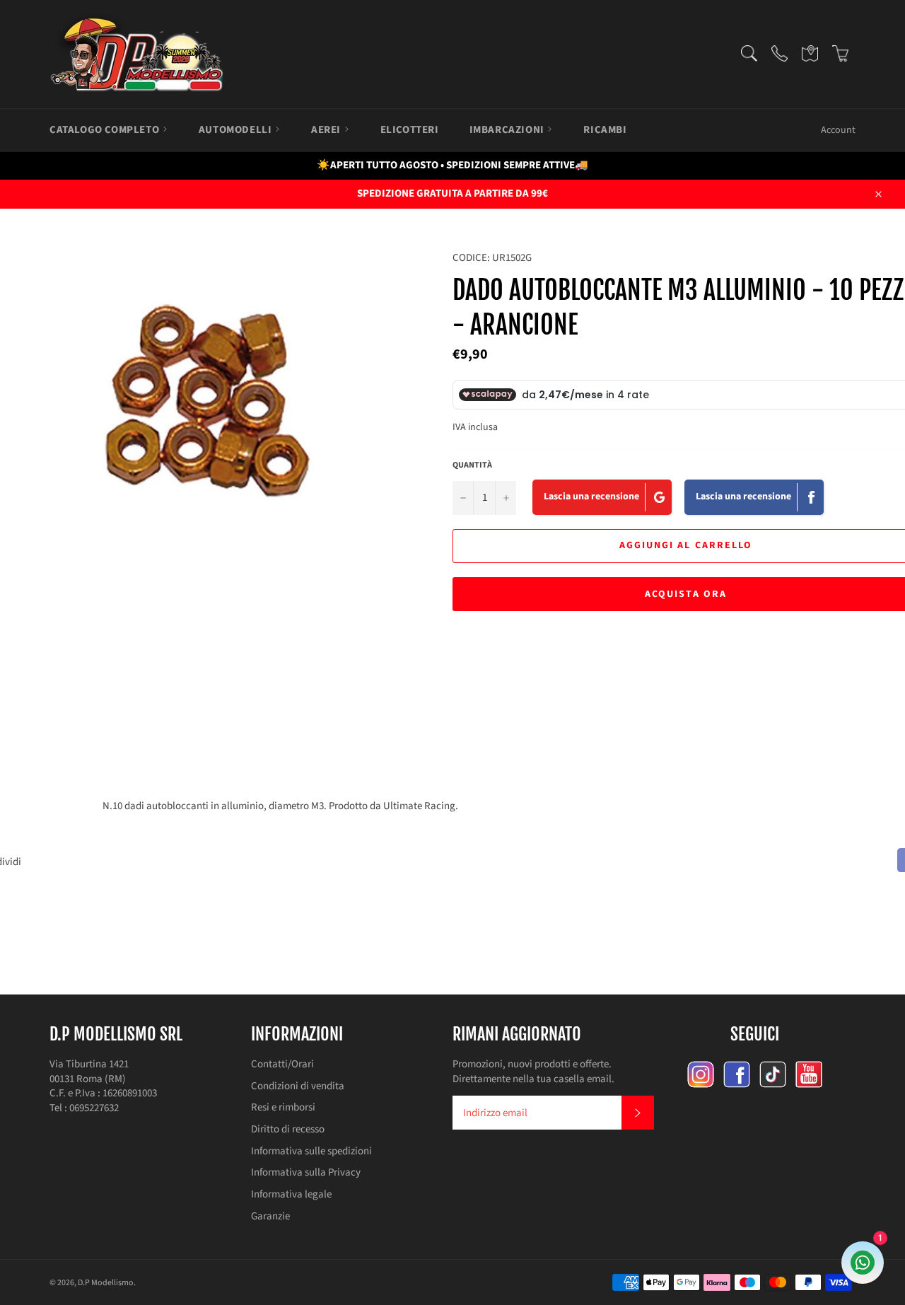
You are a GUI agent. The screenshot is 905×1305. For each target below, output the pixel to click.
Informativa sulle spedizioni (311, 1151)
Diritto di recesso (288, 1129)
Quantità (472, 465)
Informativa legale (291, 1194)
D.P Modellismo (106, 1283)
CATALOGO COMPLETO (105, 129)
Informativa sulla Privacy (306, 1172)
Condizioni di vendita (297, 1086)
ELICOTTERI (409, 129)
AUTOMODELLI (236, 129)
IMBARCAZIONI (508, 129)
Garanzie (270, 1216)
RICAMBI (604, 129)
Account (838, 130)
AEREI (327, 129)
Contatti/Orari (282, 1064)
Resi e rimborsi (283, 1107)
